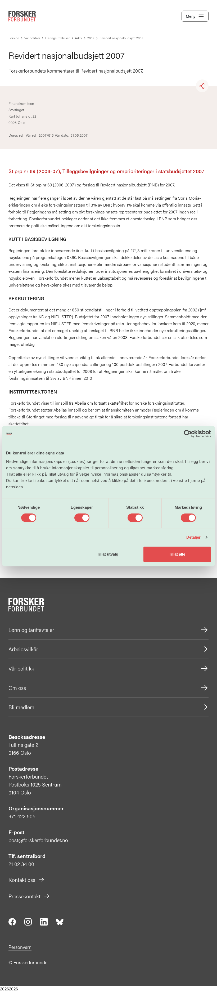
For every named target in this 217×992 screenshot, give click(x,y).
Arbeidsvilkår (23, 649)
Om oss (17, 687)
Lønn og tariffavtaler (31, 629)
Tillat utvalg (107, 554)
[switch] (81, 517)
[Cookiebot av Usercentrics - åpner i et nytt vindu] (188, 434)
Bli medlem (21, 707)
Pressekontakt (24, 896)
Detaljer (193, 537)
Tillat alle (177, 554)
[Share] (202, 86)
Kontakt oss (21, 879)
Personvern (19, 947)
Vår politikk (21, 668)
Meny (190, 16)
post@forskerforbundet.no (38, 840)
